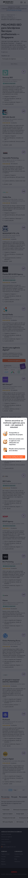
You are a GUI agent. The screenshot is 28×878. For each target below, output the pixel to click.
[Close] (25, 419)
